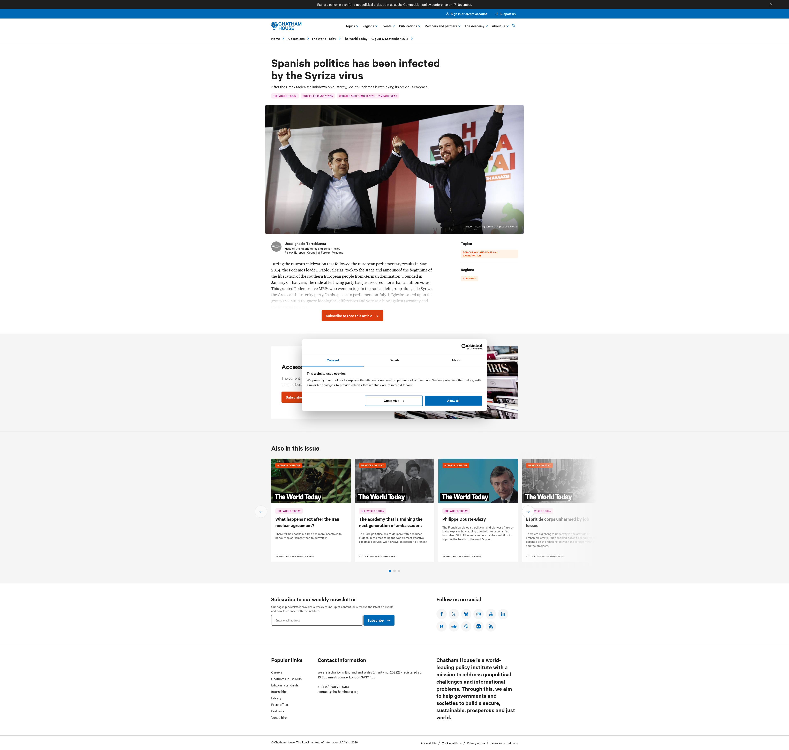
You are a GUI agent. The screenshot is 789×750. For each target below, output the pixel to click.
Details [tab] (395, 360)
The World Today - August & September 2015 (375, 38)
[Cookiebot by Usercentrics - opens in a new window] (464, 347)
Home (275, 38)
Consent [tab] (333, 360)
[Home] (286, 26)
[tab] (390, 571)
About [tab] (456, 360)
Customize (391, 400)
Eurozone (469, 278)
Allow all (453, 400)
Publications (296, 38)
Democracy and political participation (480, 253)
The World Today (323, 38)
